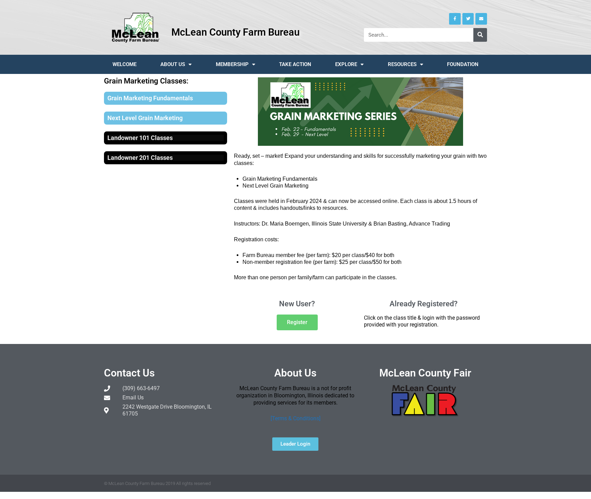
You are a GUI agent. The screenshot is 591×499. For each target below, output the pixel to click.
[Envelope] (481, 19)
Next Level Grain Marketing (145, 117)
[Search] (480, 35)
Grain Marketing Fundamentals (150, 98)
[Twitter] (468, 19)
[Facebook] (455, 19)
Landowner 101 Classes (140, 137)
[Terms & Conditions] (295, 418)
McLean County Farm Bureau (235, 32)
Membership (232, 64)
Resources (402, 64)
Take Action (295, 64)
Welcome (124, 64)
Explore (346, 64)
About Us (172, 64)
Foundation (462, 64)
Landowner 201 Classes (140, 157)
